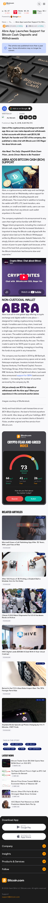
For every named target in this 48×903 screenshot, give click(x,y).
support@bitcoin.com (11, 897)
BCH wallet (30, 744)
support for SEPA (24, 375)
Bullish (33, 499)
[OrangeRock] (15, 16)
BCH (5, 744)
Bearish (15, 499)
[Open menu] (44, 4)
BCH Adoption (16, 744)
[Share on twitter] (26, 117)
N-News (21, 749)
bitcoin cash (9, 749)
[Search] (39, 4)
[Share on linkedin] (35, 117)
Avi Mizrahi (11, 118)
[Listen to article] (4, 108)
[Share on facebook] (21, 117)
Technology (11, 22)
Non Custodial (34, 749)
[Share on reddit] (30, 117)
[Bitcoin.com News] (8, 4)
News (4, 22)
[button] (29, 108)
